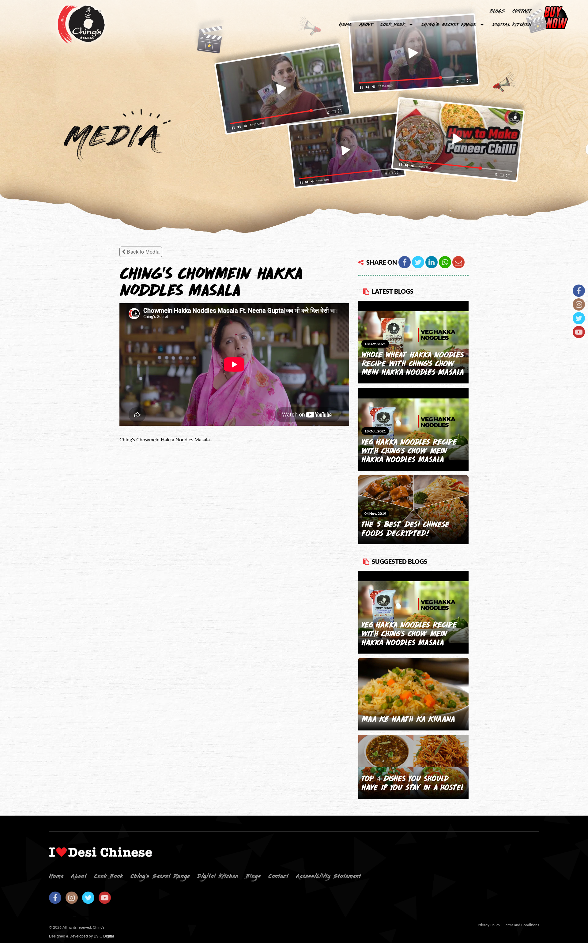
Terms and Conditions (521, 925)
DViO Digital (104, 935)
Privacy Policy (489, 925)
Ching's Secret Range (448, 24)
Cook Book (392, 24)
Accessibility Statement (328, 876)
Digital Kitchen (511, 24)
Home (345, 24)
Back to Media (143, 251)
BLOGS (497, 11)
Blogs (253, 876)
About (366, 24)
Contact (521, 11)
